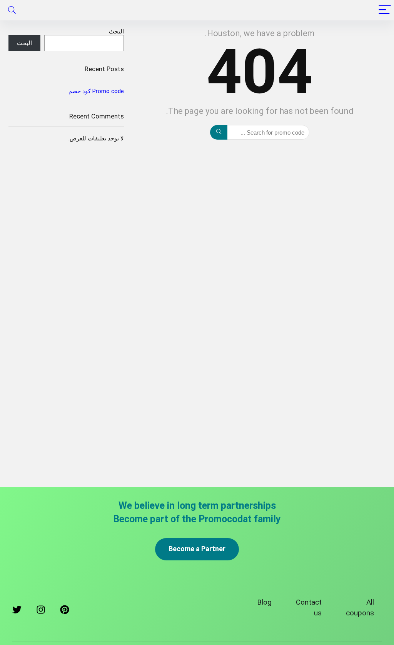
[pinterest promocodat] (64, 611)
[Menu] (385, 10)
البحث (116, 31)
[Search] (12, 10)
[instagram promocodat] (40, 611)
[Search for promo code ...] (218, 132)
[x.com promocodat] (17, 611)
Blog (264, 602)
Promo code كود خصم (96, 91)
